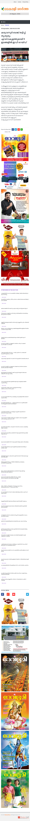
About (15, 1)
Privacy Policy (25, 1)
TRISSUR (7, 25)
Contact (19, 1)
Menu (3, 22)
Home (2, 25)
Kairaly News (8, 814)
